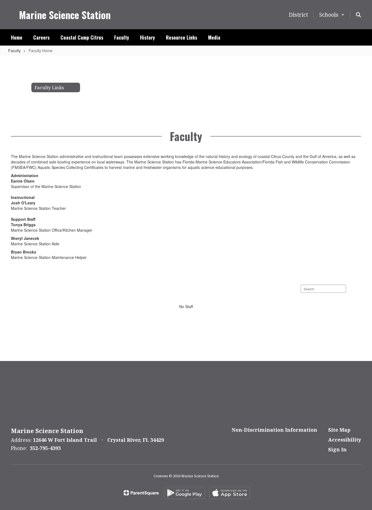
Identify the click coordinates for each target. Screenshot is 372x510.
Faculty (14, 50)
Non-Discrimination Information (274, 430)
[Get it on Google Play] (184, 493)
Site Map (339, 430)
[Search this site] (358, 14)
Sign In (337, 449)
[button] (331, 14)
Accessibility (344, 439)
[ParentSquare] (141, 493)
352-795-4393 (45, 448)
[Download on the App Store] (229, 493)
